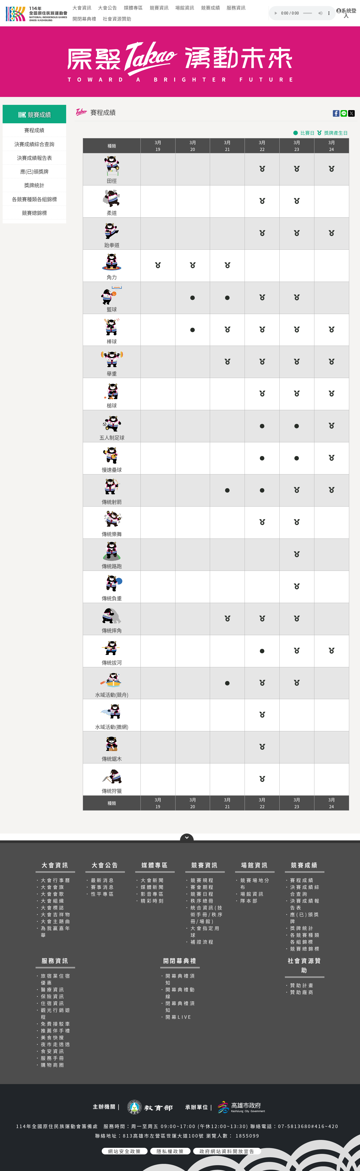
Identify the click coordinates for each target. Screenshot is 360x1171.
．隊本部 (246, 900)
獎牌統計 (34, 185)
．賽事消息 (100, 887)
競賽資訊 (159, 7)
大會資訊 (81, 7)
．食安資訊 (50, 1051)
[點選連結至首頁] (180, 28)
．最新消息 (100, 880)
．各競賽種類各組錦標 (302, 938)
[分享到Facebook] (336, 113)
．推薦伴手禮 (53, 1030)
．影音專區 (150, 893)
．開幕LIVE (176, 1016)
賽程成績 (34, 130)
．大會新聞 (150, 880)
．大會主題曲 (53, 921)
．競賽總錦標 (302, 948)
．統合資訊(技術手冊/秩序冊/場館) (203, 914)
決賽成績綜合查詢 (34, 144)
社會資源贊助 (117, 18)
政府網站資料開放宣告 (227, 1151)
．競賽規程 (199, 880)
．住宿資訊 (50, 1003)
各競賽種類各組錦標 (34, 199)
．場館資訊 (249, 893)
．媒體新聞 (150, 887)
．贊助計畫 (299, 985)
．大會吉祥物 (53, 914)
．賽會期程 (199, 887)
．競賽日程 (199, 893)
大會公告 (107, 7)
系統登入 (348, 13)
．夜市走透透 (53, 1044)
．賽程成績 (299, 880)
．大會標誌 (50, 907)
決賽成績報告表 (34, 157)
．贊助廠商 (299, 992)
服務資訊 (236, 7)
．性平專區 (100, 893)
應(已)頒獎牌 (34, 171)
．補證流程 (199, 941)
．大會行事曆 (53, 880)
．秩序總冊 (199, 900)
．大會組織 (50, 900)
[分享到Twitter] (351, 113)
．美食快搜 (50, 1037)
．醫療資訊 (50, 989)
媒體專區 (133, 7)
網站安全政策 (124, 1151)
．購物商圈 (50, 1064)
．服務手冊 (50, 1058)
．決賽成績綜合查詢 (302, 890)
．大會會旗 (50, 887)
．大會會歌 (50, 893)
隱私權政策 (170, 1151)
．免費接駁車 (53, 1023)
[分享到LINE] (343, 113)
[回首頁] (36, 6)
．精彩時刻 (150, 900)
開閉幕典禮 (84, 18)
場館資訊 (184, 7)
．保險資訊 (50, 996)
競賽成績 (210, 7)
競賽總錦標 (34, 213)
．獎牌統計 (299, 928)
